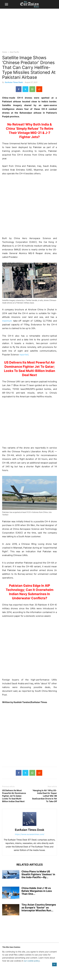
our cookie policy (32, 960)
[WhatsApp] (32, 89)
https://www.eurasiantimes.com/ (29, 834)
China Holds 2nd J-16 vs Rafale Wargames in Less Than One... (36, 891)
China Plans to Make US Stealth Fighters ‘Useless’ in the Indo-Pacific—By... (38, 874)
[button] (6, 4)
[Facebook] (18, 89)
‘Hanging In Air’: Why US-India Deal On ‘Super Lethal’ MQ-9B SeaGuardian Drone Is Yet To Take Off (44, 796)
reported (23, 354)
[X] (25, 89)
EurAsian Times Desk (14, 82)
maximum (7, 320)
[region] (29, 31)
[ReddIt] (39, 89)
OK (54, 964)
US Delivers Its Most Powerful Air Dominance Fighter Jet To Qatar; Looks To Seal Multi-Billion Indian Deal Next (14, 796)
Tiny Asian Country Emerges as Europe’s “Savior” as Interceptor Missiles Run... (38, 907)
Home (4, 52)
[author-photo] (29, 826)
